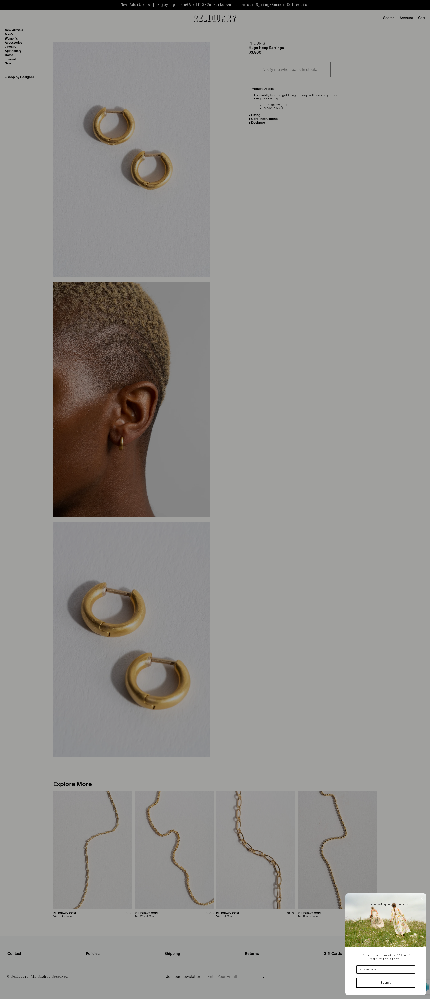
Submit (385, 982)
